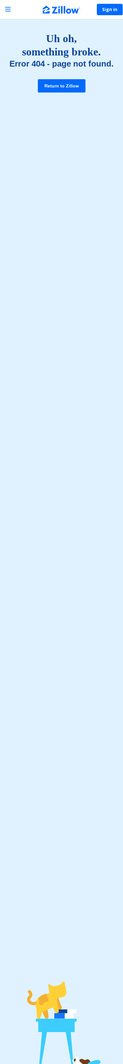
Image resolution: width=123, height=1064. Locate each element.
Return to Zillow (61, 85)
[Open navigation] (8, 9)
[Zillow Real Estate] (61, 10)
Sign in (109, 9)
